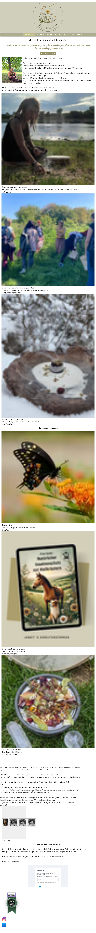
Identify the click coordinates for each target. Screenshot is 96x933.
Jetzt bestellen (7, 424)
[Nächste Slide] (14, 833)
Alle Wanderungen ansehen (12, 293)
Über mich (70, 34)
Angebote (40, 34)
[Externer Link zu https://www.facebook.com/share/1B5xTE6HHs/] (4, 926)
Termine (49, 34)
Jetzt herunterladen (9, 654)
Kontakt (80, 34)
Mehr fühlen (6, 192)
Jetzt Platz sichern (48, 53)
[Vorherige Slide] (14, 812)
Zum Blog (5, 530)
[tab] (5, 823)
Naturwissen (60, 34)
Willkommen (29, 34)
